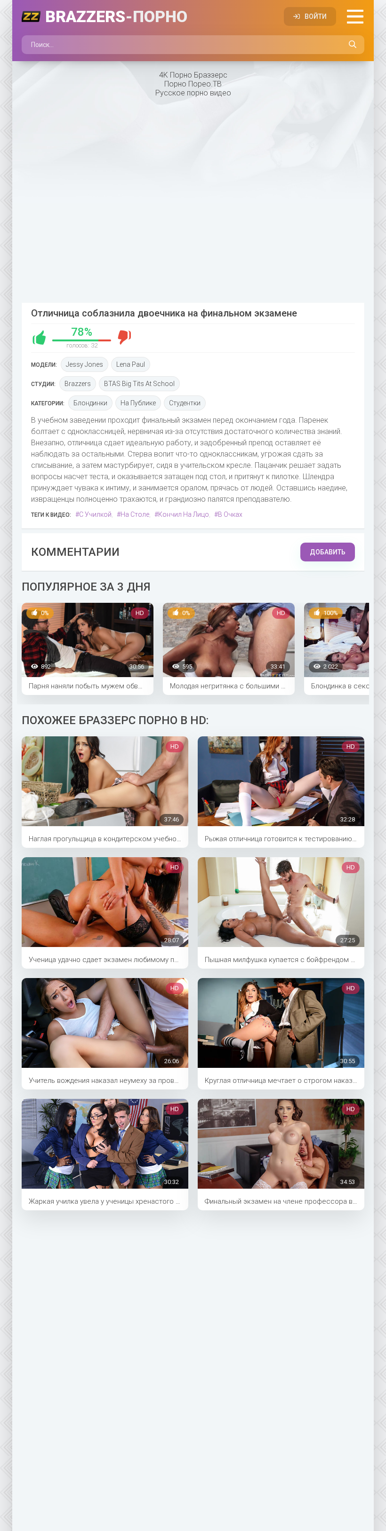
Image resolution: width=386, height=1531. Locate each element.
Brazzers (116, 16)
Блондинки (90, 403)
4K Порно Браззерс (193, 75)
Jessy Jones (84, 364)
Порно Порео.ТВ (193, 83)
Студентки (185, 403)
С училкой (95, 514)
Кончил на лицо (183, 514)
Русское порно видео (193, 92)
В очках (230, 514)
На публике (138, 403)
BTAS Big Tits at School (139, 383)
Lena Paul (130, 364)
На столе (135, 514)
